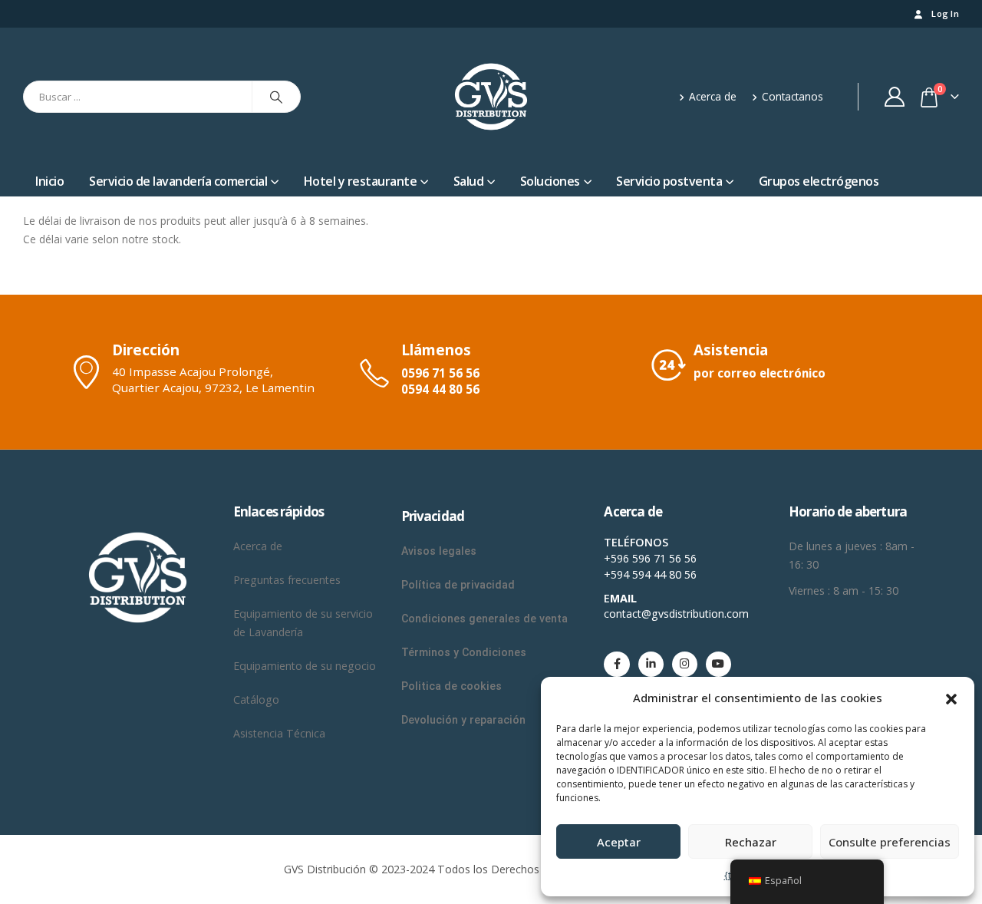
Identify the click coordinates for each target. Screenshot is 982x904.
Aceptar (619, 842)
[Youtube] (718, 664)
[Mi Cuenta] (895, 97)
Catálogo (256, 699)
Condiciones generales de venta (484, 618)
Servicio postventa (669, 181)
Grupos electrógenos (819, 181)
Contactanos (792, 96)
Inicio (49, 181)
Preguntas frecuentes (287, 579)
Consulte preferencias (890, 842)
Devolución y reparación (463, 720)
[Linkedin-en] (651, 664)
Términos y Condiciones (465, 652)
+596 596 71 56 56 (650, 558)
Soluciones (550, 181)
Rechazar (750, 842)
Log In (945, 13)
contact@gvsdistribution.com (676, 613)
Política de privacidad (458, 585)
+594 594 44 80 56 (650, 574)
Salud (468, 181)
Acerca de (712, 96)
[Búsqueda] (276, 96)
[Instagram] (684, 664)
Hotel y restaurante (360, 181)
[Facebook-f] (616, 664)
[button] (951, 697)
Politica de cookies (451, 686)
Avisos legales (438, 551)
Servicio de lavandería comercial (178, 181)
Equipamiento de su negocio (304, 665)
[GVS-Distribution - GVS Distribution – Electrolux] (491, 96)
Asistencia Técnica (279, 733)
